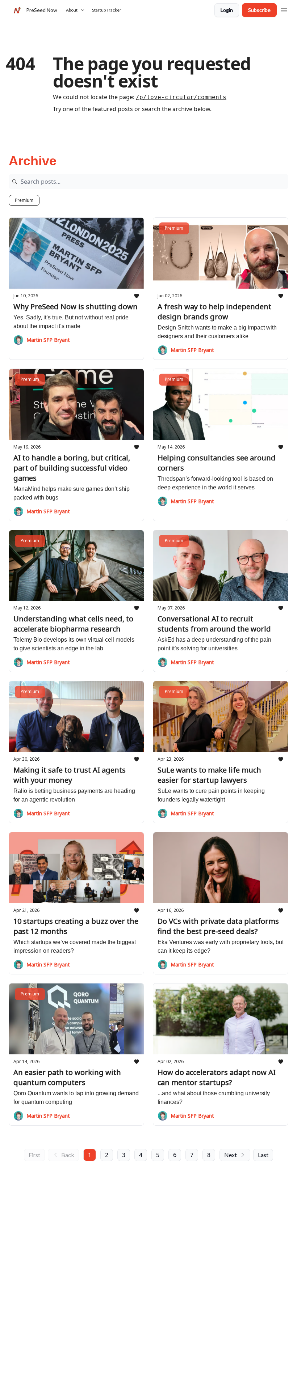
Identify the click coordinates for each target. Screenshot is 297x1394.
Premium (24, 200)
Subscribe (259, 10)
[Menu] (284, 9)
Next (230, 1154)
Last (263, 1154)
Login (227, 10)
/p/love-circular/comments (181, 97)
